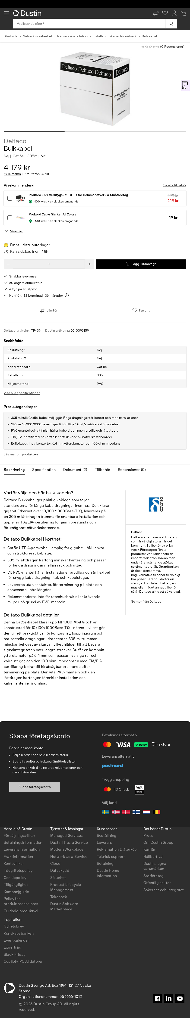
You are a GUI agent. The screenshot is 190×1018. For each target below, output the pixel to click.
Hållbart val (153, 856)
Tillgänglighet (16, 884)
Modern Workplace (66, 849)
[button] (155, 13)
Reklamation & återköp (117, 849)
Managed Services (66, 835)
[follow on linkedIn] (168, 998)
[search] (171, 23)
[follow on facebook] (157, 998)
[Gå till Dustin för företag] (28, 13)
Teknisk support (111, 856)
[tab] (16, 469)
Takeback (58, 897)
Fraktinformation (18, 856)
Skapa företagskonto (35, 787)
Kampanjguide (16, 892)
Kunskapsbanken (19, 933)
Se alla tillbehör (174, 185)
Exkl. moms (12, 174)
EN (14, 770)
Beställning (106, 835)
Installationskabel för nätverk (115, 36)
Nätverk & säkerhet (37, 36)
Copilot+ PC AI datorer (23, 961)
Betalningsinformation (23, 842)
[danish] (126, 812)
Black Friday (14, 954)
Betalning (105, 863)
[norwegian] (116, 812)
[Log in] (174, 13)
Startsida (11, 36)
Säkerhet (58, 877)
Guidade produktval (21, 911)
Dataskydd (59, 870)
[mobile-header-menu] (6, 13)
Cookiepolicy (15, 877)
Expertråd (12, 947)
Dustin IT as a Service (69, 842)
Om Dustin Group (158, 842)
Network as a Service (68, 856)
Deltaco (15, 141)
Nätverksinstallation (72, 36)
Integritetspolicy (18, 870)
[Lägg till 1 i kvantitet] (89, 264)
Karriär (149, 849)
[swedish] (105, 812)
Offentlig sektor (157, 883)
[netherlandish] (146, 812)
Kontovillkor (14, 863)
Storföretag (153, 876)
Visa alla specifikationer (22, 393)
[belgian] (156, 812)
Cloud (55, 863)
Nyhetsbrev (14, 926)
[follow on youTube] (179, 998)
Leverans (105, 842)
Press (148, 835)
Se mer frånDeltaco (146, 602)
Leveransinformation (22, 849)
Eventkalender (16, 940)
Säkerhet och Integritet (163, 890)
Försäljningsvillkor (19, 835)
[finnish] (136, 812)
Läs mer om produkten (21, 454)
